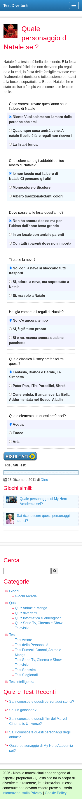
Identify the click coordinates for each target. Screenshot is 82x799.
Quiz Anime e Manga (31, 608)
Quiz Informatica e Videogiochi (38, 618)
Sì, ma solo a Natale (29, 295)
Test (12, 635)
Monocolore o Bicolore (32, 187)
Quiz (12, 603)
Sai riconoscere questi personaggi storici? (41, 701)
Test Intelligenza (21, 682)
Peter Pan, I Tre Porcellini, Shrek (39, 386)
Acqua (18, 424)
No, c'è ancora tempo (30, 320)
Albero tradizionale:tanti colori (38, 196)
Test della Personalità (31, 645)
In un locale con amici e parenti (38, 234)
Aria (16, 442)
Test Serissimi (26, 670)
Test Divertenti (15, 5)
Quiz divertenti (26, 613)
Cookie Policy (55, 793)
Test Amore (23, 640)
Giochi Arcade (26, 596)
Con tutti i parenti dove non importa (42, 243)
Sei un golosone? (23, 710)
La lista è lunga (25, 144)
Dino (44, 480)
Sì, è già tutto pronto (29, 329)
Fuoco (18, 433)
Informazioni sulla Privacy (22, 793)
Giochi (14, 591)
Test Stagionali (26, 675)
